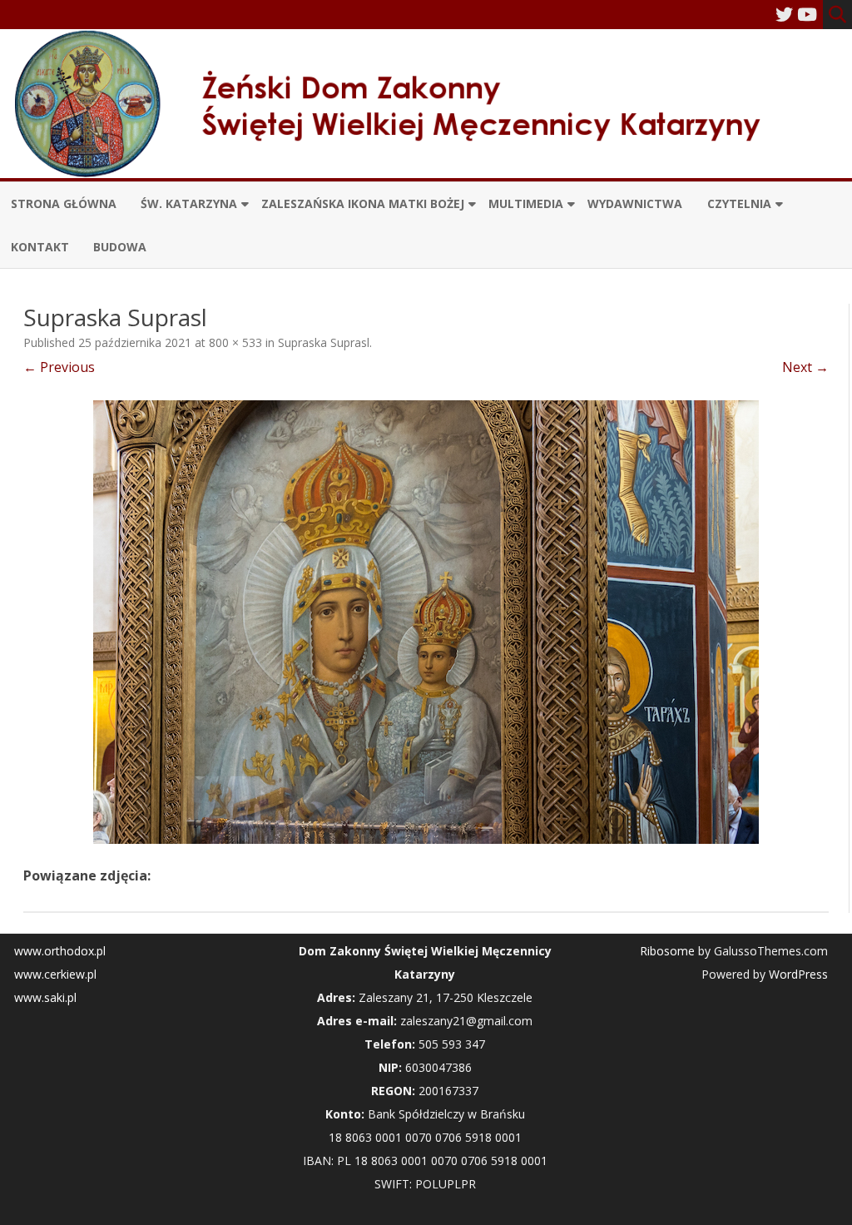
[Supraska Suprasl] (426, 622)
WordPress (796, 974)
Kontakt (40, 247)
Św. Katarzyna (189, 203)
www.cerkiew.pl (55, 974)
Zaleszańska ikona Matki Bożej (362, 203)
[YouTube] (807, 14)
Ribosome (667, 951)
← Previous (59, 367)
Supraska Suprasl (323, 342)
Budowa (119, 247)
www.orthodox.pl (60, 951)
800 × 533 (235, 342)
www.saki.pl (45, 997)
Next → (805, 367)
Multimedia (525, 203)
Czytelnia (739, 203)
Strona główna (63, 203)
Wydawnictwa (634, 203)
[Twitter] (784, 14)
